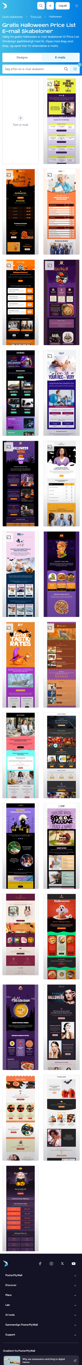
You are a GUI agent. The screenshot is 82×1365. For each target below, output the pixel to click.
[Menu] (76, 5)
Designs (22, 57)
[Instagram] (51, 1263)
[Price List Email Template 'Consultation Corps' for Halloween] (20, 302)
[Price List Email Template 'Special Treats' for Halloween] (20, 1118)
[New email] (20, 755)
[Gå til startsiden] (4, 6)
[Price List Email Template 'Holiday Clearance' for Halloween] (20, 1208)
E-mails (60, 57)
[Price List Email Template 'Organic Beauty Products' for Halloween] (61, 1027)
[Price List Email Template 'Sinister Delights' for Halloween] (61, 937)
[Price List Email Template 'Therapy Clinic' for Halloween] (61, 483)
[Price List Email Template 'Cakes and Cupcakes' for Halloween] (20, 483)
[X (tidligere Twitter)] (62, 1263)
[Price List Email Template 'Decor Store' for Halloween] (61, 755)
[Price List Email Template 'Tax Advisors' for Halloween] (61, 121)
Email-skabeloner (12, 16)
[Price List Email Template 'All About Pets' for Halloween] (61, 665)
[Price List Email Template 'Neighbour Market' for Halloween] (20, 212)
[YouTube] (73, 1263)
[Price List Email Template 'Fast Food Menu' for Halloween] (61, 574)
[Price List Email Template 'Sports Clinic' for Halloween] (61, 393)
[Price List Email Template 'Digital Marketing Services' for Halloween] (20, 665)
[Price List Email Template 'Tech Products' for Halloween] (20, 393)
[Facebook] (40, 1263)
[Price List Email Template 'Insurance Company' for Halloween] (61, 846)
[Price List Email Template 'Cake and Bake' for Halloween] (61, 302)
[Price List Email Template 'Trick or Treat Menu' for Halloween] (20, 1027)
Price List (36, 16)
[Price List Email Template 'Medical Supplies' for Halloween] (20, 574)
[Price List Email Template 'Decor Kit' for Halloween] (61, 1118)
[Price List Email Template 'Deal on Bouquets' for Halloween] (20, 934)
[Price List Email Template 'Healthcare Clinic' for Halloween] (61, 212)
